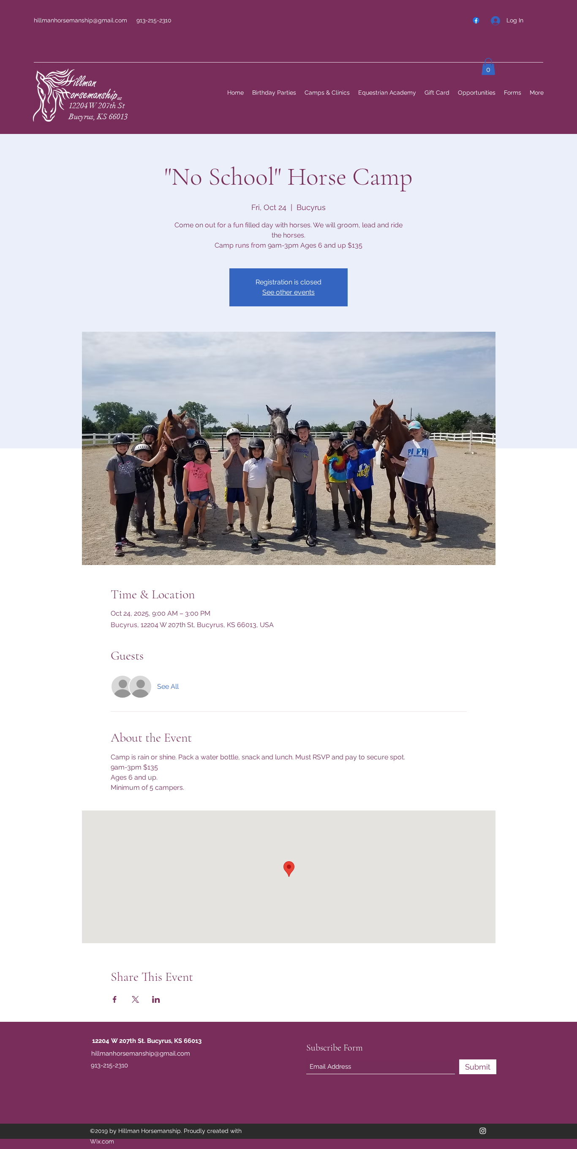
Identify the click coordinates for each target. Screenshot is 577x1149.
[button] (488, 66)
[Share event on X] (135, 999)
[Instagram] (483, 1131)
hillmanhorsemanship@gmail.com (80, 20)
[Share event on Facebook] (115, 999)
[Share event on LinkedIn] (156, 999)
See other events (288, 292)
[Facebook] (476, 20)
